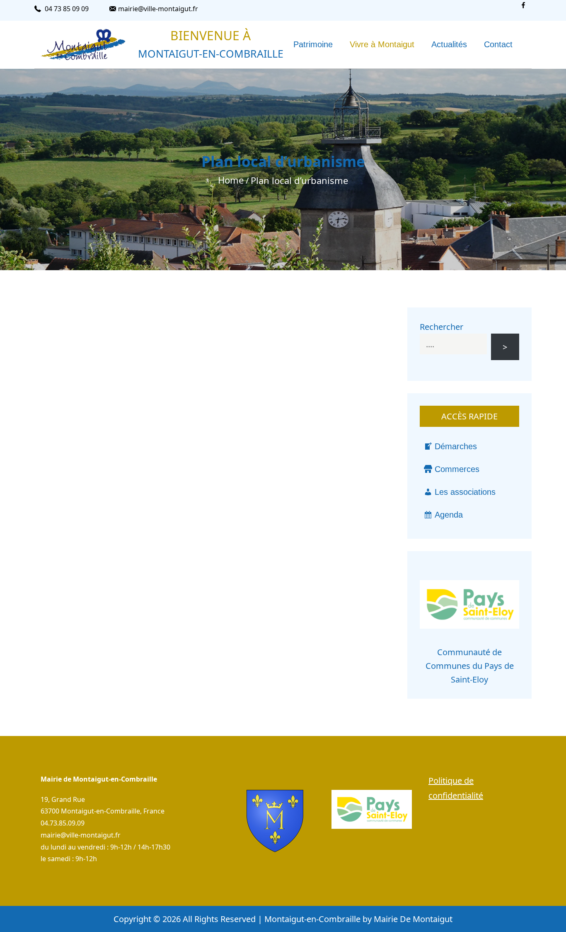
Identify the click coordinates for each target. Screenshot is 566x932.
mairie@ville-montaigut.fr (158, 8)
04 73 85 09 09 (67, 8)
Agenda (449, 514)
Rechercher (441, 326)
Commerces (457, 469)
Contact (498, 44)
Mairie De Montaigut (413, 919)
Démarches (456, 446)
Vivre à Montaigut (382, 44)
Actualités (449, 44)
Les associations (465, 491)
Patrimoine (313, 44)
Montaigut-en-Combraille (210, 53)
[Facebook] (523, 10)
